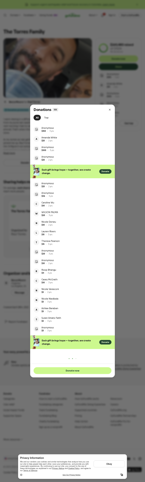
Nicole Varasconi (50, 289)
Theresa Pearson (50, 241)
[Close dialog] (110, 110)
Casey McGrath (49, 279)
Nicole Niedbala (49, 298)
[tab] (37, 117)
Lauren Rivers (48, 231)
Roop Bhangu (48, 270)
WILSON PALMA (49, 212)
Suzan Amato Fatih (51, 318)
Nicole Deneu (48, 222)
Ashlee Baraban (49, 308)
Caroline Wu (47, 202)
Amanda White (49, 137)
